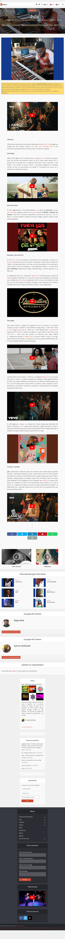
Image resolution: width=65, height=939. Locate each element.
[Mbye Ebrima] (39, 593)
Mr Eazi (16, 260)
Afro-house (40, 25)
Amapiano (46, 25)
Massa (23, 768)
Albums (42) (32, 10)
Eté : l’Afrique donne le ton (32, 684)
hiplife (15, 212)
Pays (20, 819)
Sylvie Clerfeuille (35, 20)
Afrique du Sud (30, 89)
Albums (21, 833)
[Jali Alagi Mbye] (39, 582)
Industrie (21, 822)
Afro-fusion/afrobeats (30, 25)
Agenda (21, 836)
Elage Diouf (18, 582)
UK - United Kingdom (14, 25)
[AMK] (8, 593)
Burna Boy (21, 280)
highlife (42, 144)
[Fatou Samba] (39, 603)
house (43, 89)
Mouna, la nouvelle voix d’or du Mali (31, 760)
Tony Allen (34, 146)
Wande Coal (46, 377)
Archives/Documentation (26, 817)
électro (52, 87)
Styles (20, 827)
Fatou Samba (51, 602)
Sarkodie (21, 330)
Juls (34, 16)
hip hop (42, 158)
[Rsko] (8, 603)
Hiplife (50, 25)
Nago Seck (28, 20)
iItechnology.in (20, 926)
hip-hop (9, 212)
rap (26, 163)
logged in (15, 671)
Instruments (22, 830)
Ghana (7, 25)
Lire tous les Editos (26, 727)
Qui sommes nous (24, 838)
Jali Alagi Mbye (51, 582)
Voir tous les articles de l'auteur (11, 632)
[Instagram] (30, 918)
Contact (63, 928)
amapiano (58, 87)
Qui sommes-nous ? (55, 928)
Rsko (16, 602)
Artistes (17, 580)
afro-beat (48, 144)
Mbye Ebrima (51, 592)
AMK (16, 592)
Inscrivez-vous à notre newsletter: (30, 785)
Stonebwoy (52, 330)
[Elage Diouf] (8, 582)
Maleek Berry (29, 336)
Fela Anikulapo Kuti (46, 146)
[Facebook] (21, 918)
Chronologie (41, 928)
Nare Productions (26, 765)
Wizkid (45, 480)
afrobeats (23, 87)
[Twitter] (25, 918)
